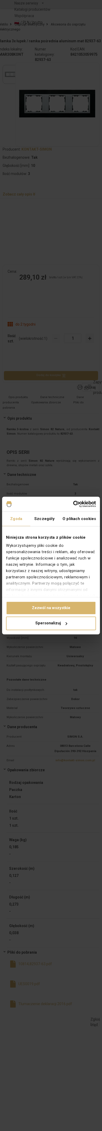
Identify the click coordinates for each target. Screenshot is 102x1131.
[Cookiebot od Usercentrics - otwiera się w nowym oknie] (73, 504)
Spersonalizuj (48, 623)
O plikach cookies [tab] (79, 518)
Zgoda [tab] (16, 518)
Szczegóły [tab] (44, 518)
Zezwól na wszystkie (51, 607)
